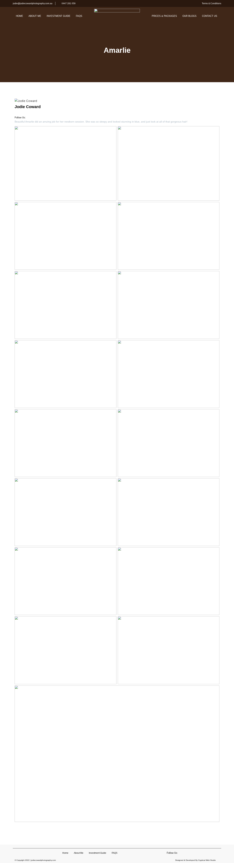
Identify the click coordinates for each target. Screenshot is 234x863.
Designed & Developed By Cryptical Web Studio (195, 860)
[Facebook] (34, 117)
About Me (35, 16)
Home (19, 16)
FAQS (79, 16)
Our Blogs (189, 16)
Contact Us (209, 16)
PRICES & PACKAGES (164, 16)
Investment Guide (58, 16)
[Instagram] (41, 117)
